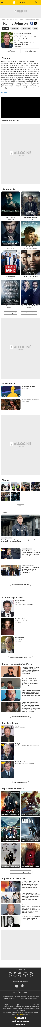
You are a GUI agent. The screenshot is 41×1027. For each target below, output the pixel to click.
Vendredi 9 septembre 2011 (30, 399)
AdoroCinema (8, 998)
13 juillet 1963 (25, 43)
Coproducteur (18, 35)
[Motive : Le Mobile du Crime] (30, 292)
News (4, 512)
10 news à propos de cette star (20, 584)
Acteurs (12, 19)
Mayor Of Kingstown (30, 217)
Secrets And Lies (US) (30, 276)
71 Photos (20, 506)
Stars (8, 19)
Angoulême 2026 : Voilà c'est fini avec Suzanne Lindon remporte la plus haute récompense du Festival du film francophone (30, 682)
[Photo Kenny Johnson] (5, 486)
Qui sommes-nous (12, 1005)
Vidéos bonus (8, 383)
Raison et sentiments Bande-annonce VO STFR (30, 814)
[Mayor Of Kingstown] (30, 204)
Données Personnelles (33, 1006)
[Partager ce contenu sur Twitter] (35, 23)
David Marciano (19, 637)
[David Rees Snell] (7, 626)
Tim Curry (18, 726)
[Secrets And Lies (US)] (30, 262)
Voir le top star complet (20, 782)
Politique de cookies (8, 1006)
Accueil (3, 19)
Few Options (18, 639)
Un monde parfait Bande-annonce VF (10, 866)
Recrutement (21, 1005)
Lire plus (4, 92)
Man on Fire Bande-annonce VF (10, 814)
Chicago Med (10, 276)
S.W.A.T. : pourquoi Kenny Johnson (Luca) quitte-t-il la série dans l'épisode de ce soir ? (19, 540)
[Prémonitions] (10, 292)
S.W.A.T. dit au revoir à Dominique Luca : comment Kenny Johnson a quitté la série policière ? (31, 553)
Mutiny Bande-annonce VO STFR (30, 840)
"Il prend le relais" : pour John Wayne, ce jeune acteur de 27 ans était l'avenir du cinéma (31, 918)
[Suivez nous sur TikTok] (25, 974)
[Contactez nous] (31, 974)
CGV (38, 1005)
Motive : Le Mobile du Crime (30, 306)
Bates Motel (10, 247)
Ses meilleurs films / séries (29, 313)
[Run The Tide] (30, 233)
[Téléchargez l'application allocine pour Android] (23, 986)
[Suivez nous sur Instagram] (20, 974)
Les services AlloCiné (29, 1008)
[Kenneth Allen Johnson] (7, 40)
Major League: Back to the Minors (24, 604)
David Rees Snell (20, 619)
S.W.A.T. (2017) (10, 217)
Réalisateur (28, 33)
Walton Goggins (20, 600)
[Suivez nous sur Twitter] (15, 974)
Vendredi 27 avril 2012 (29, 386)
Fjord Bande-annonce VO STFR (10, 840)
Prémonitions (10, 306)
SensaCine (18, 996)
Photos (5, 480)
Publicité (29, 1005)
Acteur (20, 33)
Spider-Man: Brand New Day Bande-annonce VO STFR (30, 866)
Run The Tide (30, 247)
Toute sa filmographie (10, 313)
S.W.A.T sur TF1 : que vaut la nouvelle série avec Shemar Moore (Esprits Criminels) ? (30, 570)
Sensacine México (27, 998)
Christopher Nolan (20, 762)
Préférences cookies (20, 1006)
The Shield (18, 602)
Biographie (7, 58)
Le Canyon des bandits (21, 620)
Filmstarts (5, 996)
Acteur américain (19, 19)
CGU (34, 1005)
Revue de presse (7, 1008)
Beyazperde (31, 996)
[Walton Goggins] (7, 608)
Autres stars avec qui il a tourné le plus (20, 657)
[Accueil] (19, 2)
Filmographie (8, 189)
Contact (4, 1005)
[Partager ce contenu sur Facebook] (31, 23)
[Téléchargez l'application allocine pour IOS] (17, 986)
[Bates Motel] (10, 233)
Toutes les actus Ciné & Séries (20, 716)
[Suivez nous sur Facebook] (10, 974)
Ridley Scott (18, 744)
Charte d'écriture (17, 1008)
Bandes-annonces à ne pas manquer (21, 872)
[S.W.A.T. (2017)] (10, 204)
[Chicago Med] (10, 262)
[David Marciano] (7, 644)
